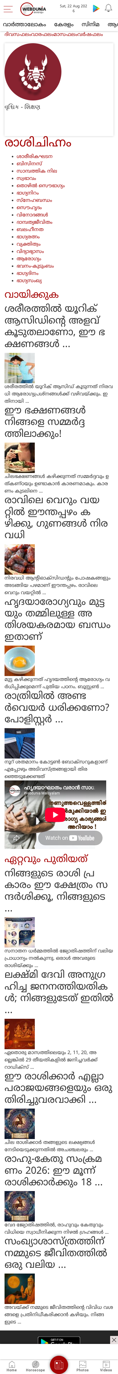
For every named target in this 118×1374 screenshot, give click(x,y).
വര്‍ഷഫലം (90, 35)
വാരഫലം (42, 35)
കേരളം (64, 24)
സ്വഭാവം (26, 179)
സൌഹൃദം (29, 208)
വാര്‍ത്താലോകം (24, 24)
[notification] (108, 8)
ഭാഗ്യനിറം (28, 193)
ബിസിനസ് (29, 164)
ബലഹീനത (30, 230)
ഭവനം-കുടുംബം (35, 266)
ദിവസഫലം (18, 35)
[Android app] (59, 1343)
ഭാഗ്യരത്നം (28, 237)
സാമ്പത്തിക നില (37, 171)
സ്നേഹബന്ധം (34, 201)
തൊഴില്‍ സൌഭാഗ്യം (41, 186)
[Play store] (96, 8)
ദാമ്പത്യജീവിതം (34, 222)
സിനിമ (91, 24)
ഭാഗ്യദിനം (27, 274)
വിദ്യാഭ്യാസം (30, 252)
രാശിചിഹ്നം (38, 143)
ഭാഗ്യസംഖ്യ (29, 281)
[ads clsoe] (114, 1340)
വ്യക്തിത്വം (29, 244)
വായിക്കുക (32, 295)
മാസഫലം (65, 35)
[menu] (10, 9)
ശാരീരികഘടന (35, 157)
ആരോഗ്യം (29, 259)
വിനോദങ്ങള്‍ (32, 215)
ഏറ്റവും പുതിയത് (46, 859)
